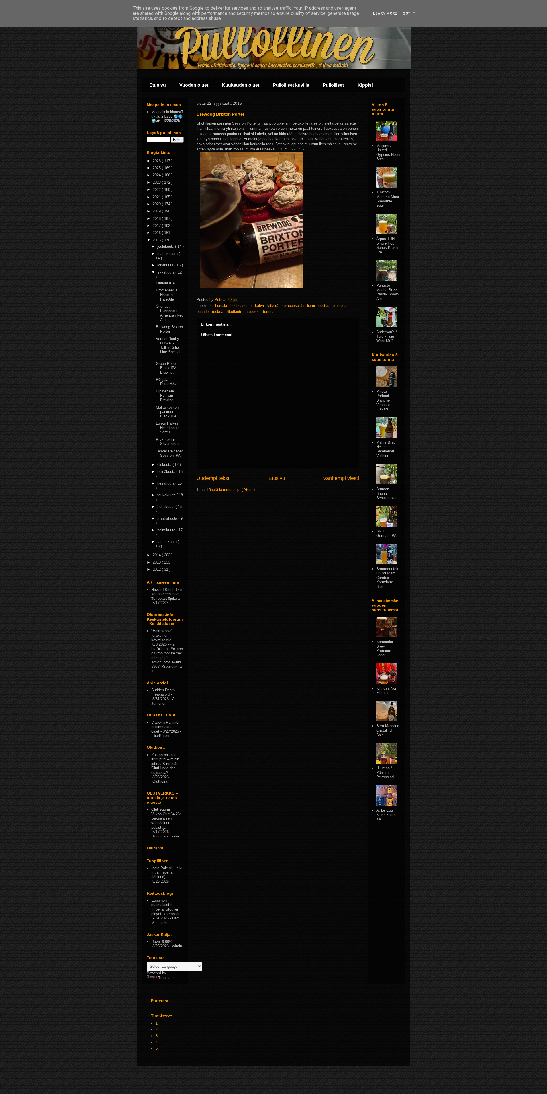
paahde (203, 311)
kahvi (260, 305)
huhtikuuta (166, 506)
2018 (157, 218)
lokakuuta (165, 265)
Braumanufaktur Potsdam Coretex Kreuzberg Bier (387, 578)
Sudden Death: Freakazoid (163, 692)
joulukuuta (166, 246)
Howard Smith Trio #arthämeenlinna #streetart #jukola (166, 594)
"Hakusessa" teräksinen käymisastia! (162, 635)
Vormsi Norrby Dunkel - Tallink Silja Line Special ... (168, 347)
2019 (157, 211)
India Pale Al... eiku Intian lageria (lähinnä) (167, 872)
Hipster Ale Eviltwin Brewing (165, 395)
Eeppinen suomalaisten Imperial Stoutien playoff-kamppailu (165, 907)
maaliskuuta (167, 518)
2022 (157, 189)
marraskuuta (168, 253)
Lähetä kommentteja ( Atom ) (231, 489)
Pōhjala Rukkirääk (166, 381)
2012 (157, 569)
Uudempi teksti (213, 478)
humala (221, 305)
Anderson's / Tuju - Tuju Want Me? (386, 336)
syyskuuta (166, 272)
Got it (409, 13)
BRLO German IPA (386, 533)
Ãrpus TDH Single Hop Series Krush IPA (387, 245)
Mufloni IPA (165, 283)
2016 (157, 233)
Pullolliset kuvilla (291, 85)
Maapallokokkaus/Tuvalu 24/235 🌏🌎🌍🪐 (167, 116)
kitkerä (273, 305)
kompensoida (293, 305)
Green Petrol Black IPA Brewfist (166, 368)
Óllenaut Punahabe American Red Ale (169, 313)
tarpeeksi (252, 311)
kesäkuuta (166, 483)
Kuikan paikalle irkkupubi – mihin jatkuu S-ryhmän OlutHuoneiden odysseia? (165, 764)
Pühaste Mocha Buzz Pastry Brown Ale (387, 292)
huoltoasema (241, 305)
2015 (157, 240)
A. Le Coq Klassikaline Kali (386, 814)
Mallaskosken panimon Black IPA (167, 411)
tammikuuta (167, 541)
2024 (157, 175)
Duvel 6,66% (161, 942)
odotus (324, 305)
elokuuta (164, 464)
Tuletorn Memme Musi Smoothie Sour (387, 199)
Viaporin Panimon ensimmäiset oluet (165, 726)
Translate (166, 978)
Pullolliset (333, 85)
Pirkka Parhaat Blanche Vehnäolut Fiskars (384, 400)
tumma (268, 311)
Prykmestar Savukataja (167, 441)
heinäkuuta (166, 472)
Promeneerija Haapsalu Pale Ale (166, 294)
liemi (311, 305)
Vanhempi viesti (341, 478)
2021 (157, 197)
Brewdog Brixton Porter (169, 329)
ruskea (218, 311)
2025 (157, 168)
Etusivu (157, 85)
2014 (157, 555)
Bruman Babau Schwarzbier (386, 493)
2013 (157, 562)
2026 (157, 161)
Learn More (385, 13)
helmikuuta (166, 530)
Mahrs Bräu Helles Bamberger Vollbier (385, 449)
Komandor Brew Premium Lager (384, 648)
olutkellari (341, 305)
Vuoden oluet (193, 85)
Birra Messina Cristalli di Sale (387, 730)
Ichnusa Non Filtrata (386, 690)
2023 (157, 182)
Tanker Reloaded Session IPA (169, 453)
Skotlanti (234, 311)
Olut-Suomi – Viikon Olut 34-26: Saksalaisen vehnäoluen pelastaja (166, 818)
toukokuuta (167, 495)
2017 (157, 226)
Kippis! (365, 85)
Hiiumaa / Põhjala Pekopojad (385, 772)
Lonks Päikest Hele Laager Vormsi (168, 427)
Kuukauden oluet (240, 85)
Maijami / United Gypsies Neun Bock (388, 152)
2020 (157, 204)
